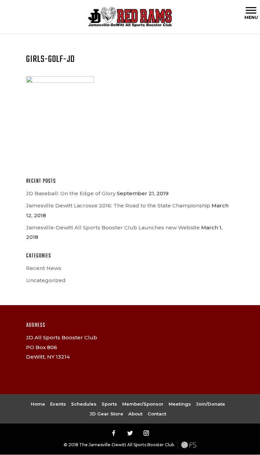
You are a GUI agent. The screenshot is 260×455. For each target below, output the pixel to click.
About (135, 413)
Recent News (43, 268)
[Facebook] (114, 433)
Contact (157, 413)
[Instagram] (146, 433)
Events (58, 404)
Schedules (83, 404)
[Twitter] (130, 433)
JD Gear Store (106, 413)
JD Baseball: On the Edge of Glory (70, 193)
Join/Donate (210, 404)
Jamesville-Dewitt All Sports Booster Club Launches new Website (113, 227)
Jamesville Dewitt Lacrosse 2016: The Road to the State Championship (118, 205)
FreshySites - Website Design (188, 444)
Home (38, 404)
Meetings (180, 404)
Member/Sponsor (143, 404)
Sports (109, 404)
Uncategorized (46, 280)
